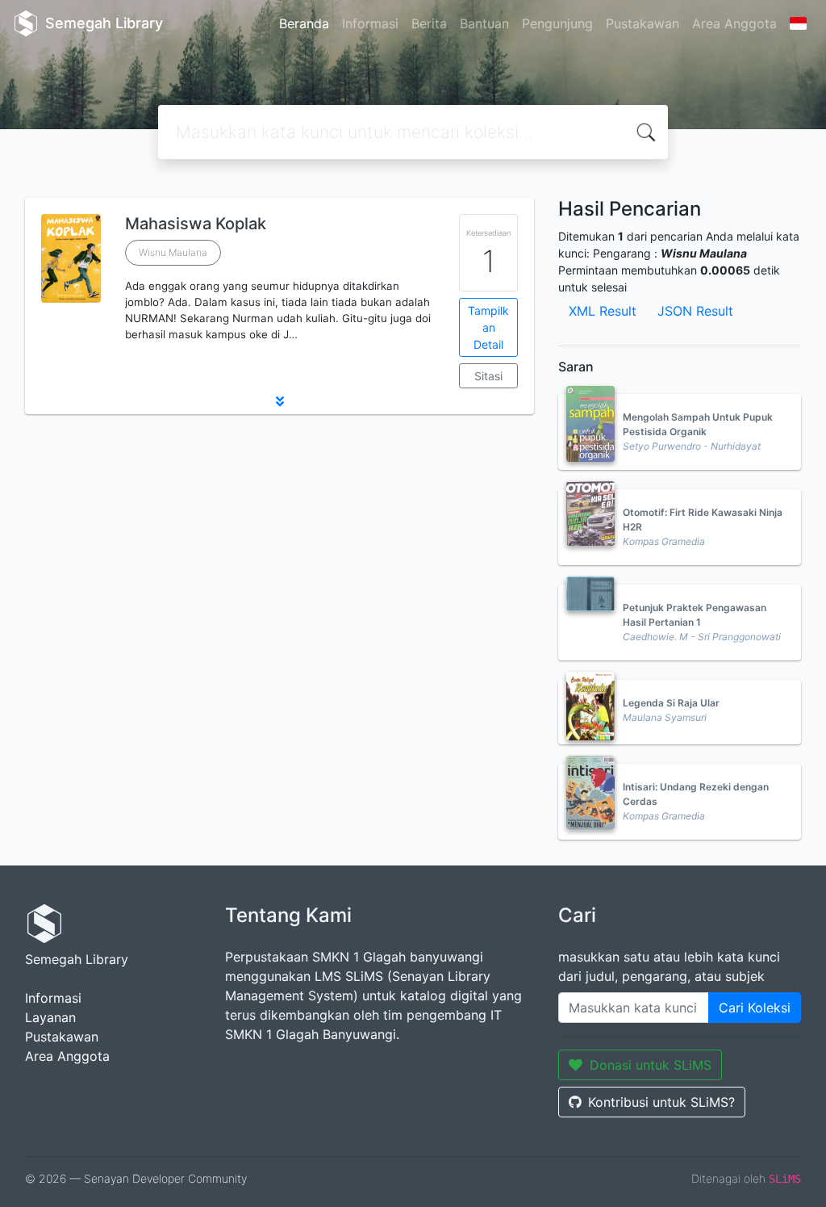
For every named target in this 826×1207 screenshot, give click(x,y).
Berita (429, 23)
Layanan (50, 1017)
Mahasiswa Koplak (195, 223)
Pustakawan (642, 23)
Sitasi (488, 376)
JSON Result (695, 311)
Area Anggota (734, 23)
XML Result (602, 311)
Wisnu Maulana (173, 252)
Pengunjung (557, 23)
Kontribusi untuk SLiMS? (661, 1102)
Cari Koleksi (755, 1008)
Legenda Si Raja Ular (671, 703)
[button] (279, 401)
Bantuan (484, 23)
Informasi (370, 23)
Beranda (304, 23)
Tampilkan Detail (488, 327)
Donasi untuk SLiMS (650, 1065)
